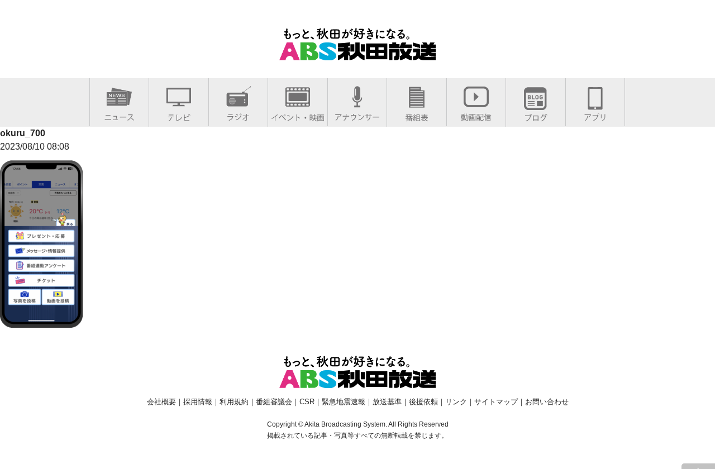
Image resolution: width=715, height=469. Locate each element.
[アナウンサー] (357, 114)
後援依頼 (423, 402)
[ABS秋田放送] (357, 53)
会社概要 (161, 402)
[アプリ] (595, 114)
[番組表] (416, 115)
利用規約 (234, 402)
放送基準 (387, 402)
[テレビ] (178, 115)
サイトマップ (496, 402)
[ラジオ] (238, 114)
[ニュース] (119, 114)
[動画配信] (476, 114)
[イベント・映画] (297, 115)
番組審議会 (274, 402)
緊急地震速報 (343, 402)
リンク (456, 402)
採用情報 (197, 402)
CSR (306, 402)
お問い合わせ (547, 402)
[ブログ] (535, 115)
